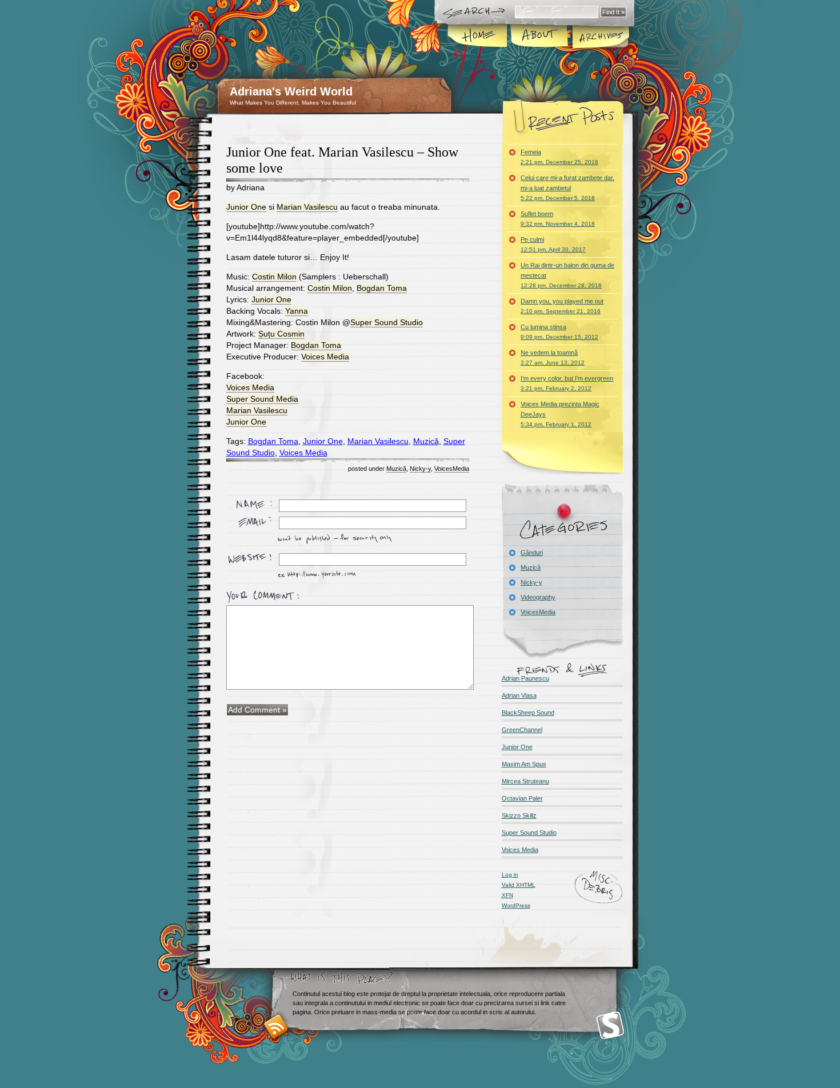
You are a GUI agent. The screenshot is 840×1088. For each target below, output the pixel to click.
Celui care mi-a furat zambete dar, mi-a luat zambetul (567, 187)
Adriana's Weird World (291, 91)
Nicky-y (420, 468)
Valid (518, 885)
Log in (510, 874)
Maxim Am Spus (524, 764)
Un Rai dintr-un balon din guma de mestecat (567, 275)
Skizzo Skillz (519, 815)
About (539, 37)
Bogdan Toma (382, 288)
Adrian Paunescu (525, 678)
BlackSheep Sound (528, 712)
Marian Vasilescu (307, 206)
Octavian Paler (522, 798)
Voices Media (325, 356)
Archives (600, 37)
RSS (276, 1026)
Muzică (426, 441)
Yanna (296, 310)
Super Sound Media (262, 398)
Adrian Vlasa (519, 695)
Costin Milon (274, 276)
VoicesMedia (451, 468)
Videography (538, 597)
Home (478, 37)
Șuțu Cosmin (281, 333)
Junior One (246, 206)
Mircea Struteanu (525, 781)
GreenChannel (522, 729)
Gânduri (532, 552)
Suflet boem (558, 218)
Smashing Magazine (610, 1025)
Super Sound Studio (386, 322)
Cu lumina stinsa (559, 331)
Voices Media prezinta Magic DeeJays (560, 414)
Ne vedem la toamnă (553, 357)
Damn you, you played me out (562, 306)
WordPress (516, 905)
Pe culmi (553, 244)
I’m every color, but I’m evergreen (567, 383)
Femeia (559, 157)
